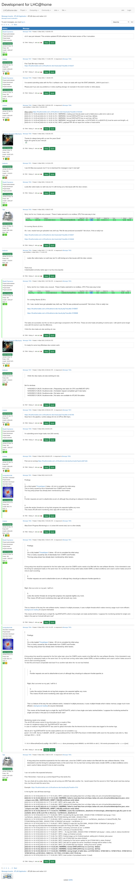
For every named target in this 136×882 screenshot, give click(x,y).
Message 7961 (27, 475)
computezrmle (7, 475)
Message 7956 (27, 340)
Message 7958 (27, 410)
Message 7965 (27, 755)
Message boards (7, 16)
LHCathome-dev (10, 10)
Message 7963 (27, 540)
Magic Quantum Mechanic (13, 134)
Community (46, 10)
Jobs (56, 10)
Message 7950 (27, 134)
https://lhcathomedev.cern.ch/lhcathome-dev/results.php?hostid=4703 (54, 787)
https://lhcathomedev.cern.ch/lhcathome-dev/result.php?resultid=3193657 (49, 235)
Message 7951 (27, 163)
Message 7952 (27, 182)
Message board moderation (10, 18)
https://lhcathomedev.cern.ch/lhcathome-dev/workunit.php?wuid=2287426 (62, 461)
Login (129, 10)
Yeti (3, 210)
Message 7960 (27, 456)
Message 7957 (27, 370)
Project (23, 10)
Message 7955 (27, 281)
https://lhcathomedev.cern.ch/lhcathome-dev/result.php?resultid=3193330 (57, 112)
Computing (34, 10)
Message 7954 (27, 250)
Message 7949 (27, 105)
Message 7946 (27, 31)
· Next (15, 25)
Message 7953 (27, 209)
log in (23, 22)
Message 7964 (27, 627)
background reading (32, 610)
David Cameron (8, 32)
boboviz (5, 163)
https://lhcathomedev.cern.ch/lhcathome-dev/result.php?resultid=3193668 (49, 239)
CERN (70, 880)
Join (122, 10)
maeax (4, 59)
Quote (52, 43)
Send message (7, 43)
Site (63, 10)
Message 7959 (27, 429)
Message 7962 (27, 521)
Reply (46, 43)
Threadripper (40, 486)
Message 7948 (27, 78)
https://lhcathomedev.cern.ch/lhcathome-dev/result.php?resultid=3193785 (49, 415)
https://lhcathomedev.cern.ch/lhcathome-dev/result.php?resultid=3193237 (49, 66)
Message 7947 (27, 59)
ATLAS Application (20, 16)
